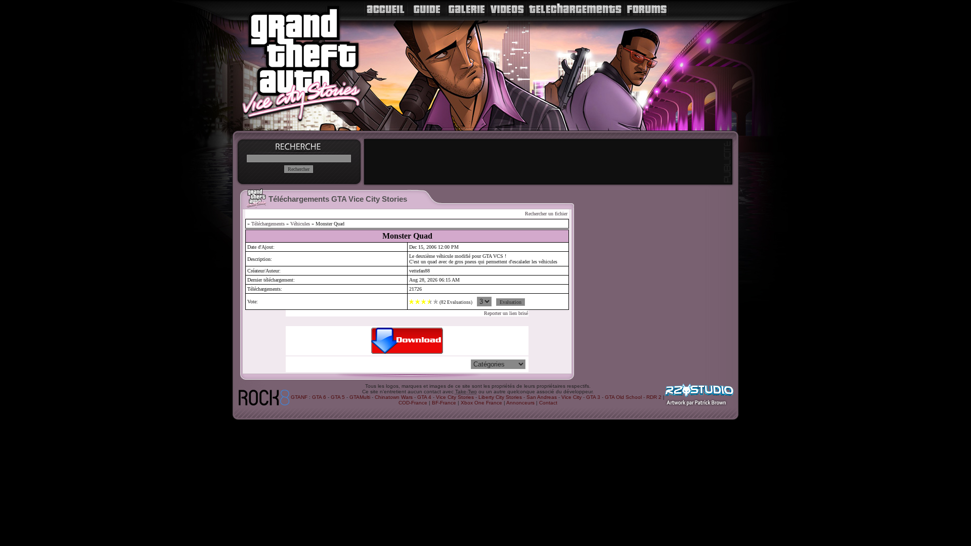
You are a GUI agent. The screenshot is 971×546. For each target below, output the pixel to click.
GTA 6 (319, 397)
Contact (548, 402)
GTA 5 (338, 397)
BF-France (444, 402)
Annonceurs (520, 402)
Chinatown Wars (394, 397)
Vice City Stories (455, 397)
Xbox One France (481, 402)
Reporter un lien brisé (506, 313)
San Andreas (541, 397)
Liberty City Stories (500, 397)
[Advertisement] (548, 162)
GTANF (299, 397)
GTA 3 (593, 397)
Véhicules (300, 223)
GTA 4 (424, 397)
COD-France (413, 402)
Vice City (571, 397)
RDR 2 (653, 397)
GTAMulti (359, 397)
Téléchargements (268, 223)
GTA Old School (623, 397)
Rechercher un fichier (546, 213)
